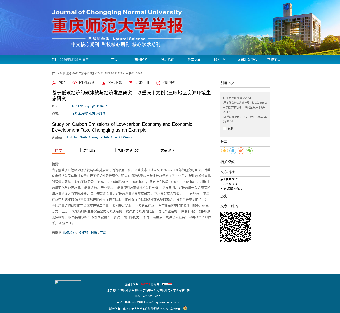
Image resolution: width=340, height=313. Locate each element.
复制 (230, 128)
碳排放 (83, 232)
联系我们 (220, 59)
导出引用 (142, 82)
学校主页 (274, 59)
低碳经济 (69, 232)
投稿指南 (167, 59)
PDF (62, 82)
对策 (93, 232)
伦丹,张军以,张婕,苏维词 (88, 113)
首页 (114, 59)
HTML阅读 (87, 82)
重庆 (102, 232)
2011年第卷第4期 (83, 73)
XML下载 (115, 82)
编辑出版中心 (247, 59)
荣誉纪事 (194, 59)
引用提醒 (169, 82)
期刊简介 (141, 59)
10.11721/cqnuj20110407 (89, 106)
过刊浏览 (65, 73)
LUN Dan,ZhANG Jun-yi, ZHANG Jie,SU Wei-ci (98, 137)
